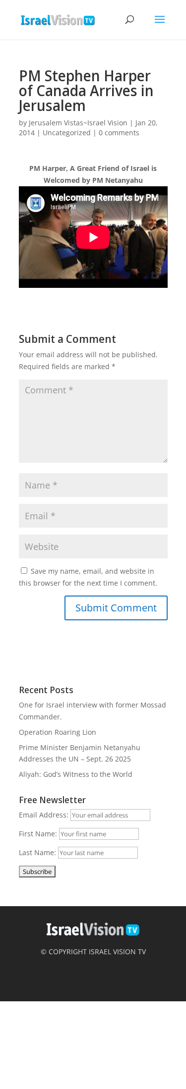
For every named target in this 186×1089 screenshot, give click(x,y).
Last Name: (37, 852)
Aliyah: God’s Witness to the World (75, 774)
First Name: (38, 833)
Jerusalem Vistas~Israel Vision (78, 122)
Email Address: (43, 814)
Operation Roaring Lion (57, 732)
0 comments (119, 132)
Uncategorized (67, 132)
